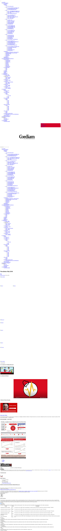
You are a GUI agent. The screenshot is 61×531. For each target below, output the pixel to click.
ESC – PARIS (8, 75)
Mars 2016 (7, 211)
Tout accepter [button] (2, 492)
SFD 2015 (7, 56)
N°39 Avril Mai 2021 (10, 23)
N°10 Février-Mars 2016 (11, 49)
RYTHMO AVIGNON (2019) (8, 113)
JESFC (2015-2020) (7, 104)
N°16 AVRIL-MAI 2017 (11, 190)
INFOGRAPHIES (6, 57)
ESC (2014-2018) (6, 244)
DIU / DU (5, 118)
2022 (6, 14)
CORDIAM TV (4, 220)
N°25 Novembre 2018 (11, 182)
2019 (6, 29)
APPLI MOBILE (4, 120)
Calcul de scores (6, 265)
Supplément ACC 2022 (11, 162)
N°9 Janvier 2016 (10, 50)
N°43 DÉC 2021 (10, 166)
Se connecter (43, 126)
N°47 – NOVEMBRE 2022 (11, 15)
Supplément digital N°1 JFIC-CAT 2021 (11, 199)
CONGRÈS (4, 89)
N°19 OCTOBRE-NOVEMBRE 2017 (13, 41)
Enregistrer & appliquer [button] (3, 530)
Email (3, 461)
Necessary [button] (1, 502)
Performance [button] (2, 520)
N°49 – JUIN (9, 12)
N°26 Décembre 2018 (11, 35)
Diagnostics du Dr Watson (6, 116)
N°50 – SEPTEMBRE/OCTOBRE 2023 (13, 158)
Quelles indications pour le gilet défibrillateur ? (12, 114)
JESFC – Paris (8, 83)
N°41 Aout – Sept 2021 (11, 21)
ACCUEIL (3, 2)
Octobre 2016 (8, 207)
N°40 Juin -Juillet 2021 (11, 22)
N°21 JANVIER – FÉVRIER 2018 (13, 39)
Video (6, 240)
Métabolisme (6, 219)
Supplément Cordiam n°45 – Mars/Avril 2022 (12, 52)
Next (1, 274)
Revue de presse (2, 275)
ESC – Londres (8, 85)
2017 (8, 94)
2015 (8, 102)
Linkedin (3, 460)
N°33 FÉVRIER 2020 (11, 28)
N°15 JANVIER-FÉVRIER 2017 (12, 191)
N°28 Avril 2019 (10, 32)
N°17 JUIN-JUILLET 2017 (11, 43)
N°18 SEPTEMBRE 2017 (11, 42)
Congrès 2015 (6, 84)
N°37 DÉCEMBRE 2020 (11, 25)
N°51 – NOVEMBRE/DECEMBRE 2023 (14, 157)
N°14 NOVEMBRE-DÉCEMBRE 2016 (13, 46)
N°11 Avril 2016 (10, 195)
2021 (6, 19)
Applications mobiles (7, 121)
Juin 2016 (7, 62)
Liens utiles (5, 119)
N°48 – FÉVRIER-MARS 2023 (12, 13)
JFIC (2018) (5, 257)
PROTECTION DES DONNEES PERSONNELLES (8, 489)
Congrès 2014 (6, 86)
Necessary (2, 503)
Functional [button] (1, 517)
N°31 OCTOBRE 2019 (11, 31)
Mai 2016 (7, 63)
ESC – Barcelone (8, 88)
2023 (6, 10)
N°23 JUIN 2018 (10, 37)
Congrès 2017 (6, 79)
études (7, 91)
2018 (6, 34)
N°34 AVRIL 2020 (10, 174)
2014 (6, 69)
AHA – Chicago (8, 87)
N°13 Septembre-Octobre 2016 (12, 47)
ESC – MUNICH (8, 223)
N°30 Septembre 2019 (11, 178)
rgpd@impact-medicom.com (29, 470)
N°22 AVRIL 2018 (10, 38)
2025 (6, 5)
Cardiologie (5, 71)
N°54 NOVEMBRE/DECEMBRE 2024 (13, 154)
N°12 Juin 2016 (10, 48)
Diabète (5, 72)
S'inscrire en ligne (43, 125)
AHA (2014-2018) (6, 92)
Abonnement (6, 203)
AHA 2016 (7, 54)
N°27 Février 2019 (10, 33)
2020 (6, 24)
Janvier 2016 (7, 65)
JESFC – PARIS (8, 80)
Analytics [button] (1, 522)
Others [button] (1, 527)
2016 (6, 45)
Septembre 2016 (8, 61)
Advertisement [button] (2, 525)
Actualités (5, 70)
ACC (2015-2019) (6, 90)
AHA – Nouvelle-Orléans (9, 228)
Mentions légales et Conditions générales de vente (26, 491)
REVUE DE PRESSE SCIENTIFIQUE (8, 58)
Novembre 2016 (8, 60)
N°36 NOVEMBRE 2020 (11, 26)
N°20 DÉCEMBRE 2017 (11, 187)
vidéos (7, 99)
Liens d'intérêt (35, 491)
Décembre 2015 (8, 66)
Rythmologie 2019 (8, 53)
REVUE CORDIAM (5, 149)
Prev (1, 273)
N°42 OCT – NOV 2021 (11, 20)
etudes (7, 111)
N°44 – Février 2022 (10, 18)
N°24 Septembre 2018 (11, 36)
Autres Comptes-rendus (7, 115)
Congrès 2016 (6, 81)
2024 (6, 153)
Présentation (5, 3)
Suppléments (6, 51)
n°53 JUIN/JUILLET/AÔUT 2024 (12, 8)
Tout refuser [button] (6, 492)
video (6, 112)
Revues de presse (6, 59)
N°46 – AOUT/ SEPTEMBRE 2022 (13, 16)
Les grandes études (6, 67)
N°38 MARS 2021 (10, 170)
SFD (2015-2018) (6, 261)
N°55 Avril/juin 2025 (10, 6)
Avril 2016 (7, 64)
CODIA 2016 (8, 55)
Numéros (5, 4)
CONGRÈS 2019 (6, 74)
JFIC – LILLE (8, 78)
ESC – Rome (7, 82)
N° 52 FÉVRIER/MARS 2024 (12, 9)
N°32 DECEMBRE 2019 (11, 30)
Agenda (5, 236)
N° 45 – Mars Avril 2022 (11, 17)
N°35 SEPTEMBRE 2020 (11, 27)
